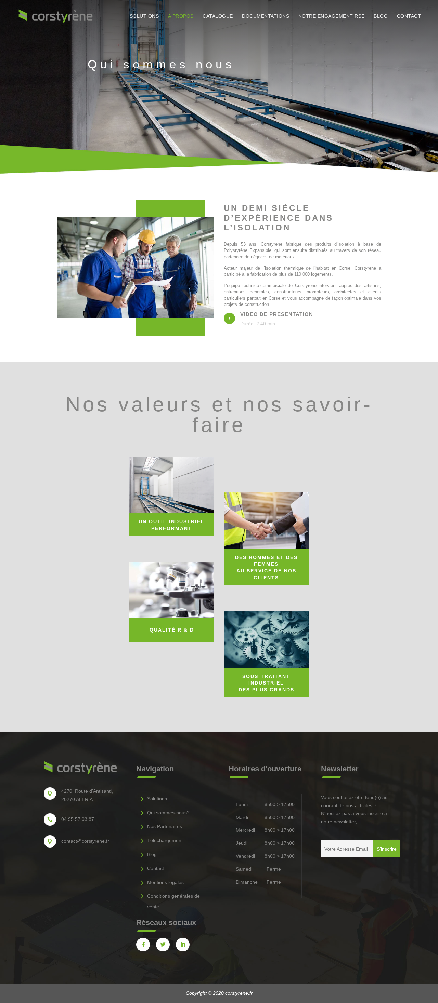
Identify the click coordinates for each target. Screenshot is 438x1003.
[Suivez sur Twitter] (163, 944)
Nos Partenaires (164, 826)
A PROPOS (181, 16)
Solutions (157, 798)
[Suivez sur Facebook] (143, 944)
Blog (152, 854)
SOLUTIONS (144, 16)
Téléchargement (165, 840)
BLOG (381, 16)
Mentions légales (165, 882)
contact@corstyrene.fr (85, 841)
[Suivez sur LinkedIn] (183, 944)
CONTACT (409, 16)
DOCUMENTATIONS (265, 16)
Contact (155, 868)
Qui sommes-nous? (168, 812)
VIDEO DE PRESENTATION (276, 314)
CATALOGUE (218, 16)
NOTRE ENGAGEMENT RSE (331, 16)
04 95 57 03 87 (77, 819)
